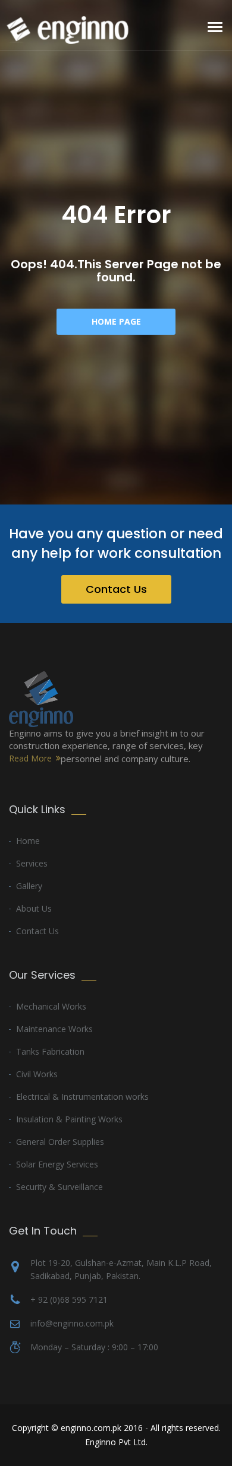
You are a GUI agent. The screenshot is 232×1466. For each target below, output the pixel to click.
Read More (30, 758)
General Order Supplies (60, 1141)
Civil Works (37, 1074)
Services (32, 863)
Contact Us (116, 589)
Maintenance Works (54, 1029)
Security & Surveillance (59, 1186)
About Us (34, 908)
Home (28, 840)
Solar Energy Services (57, 1164)
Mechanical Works (51, 1006)
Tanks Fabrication (50, 1051)
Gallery (29, 885)
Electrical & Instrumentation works (82, 1096)
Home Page (116, 321)
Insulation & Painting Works (69, 1119)
